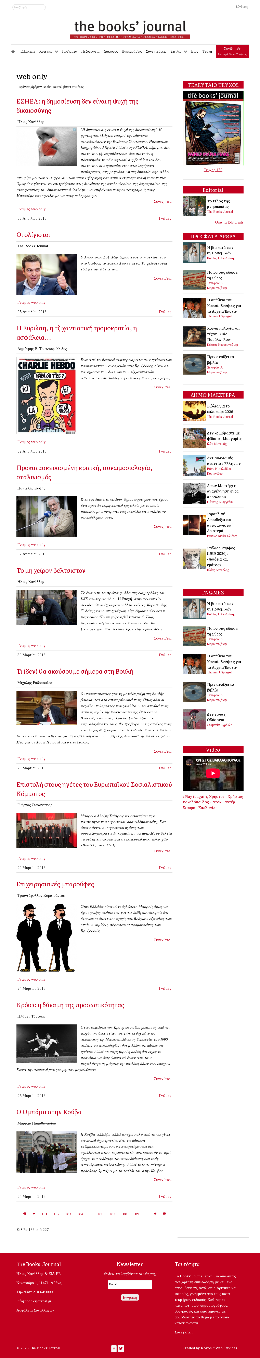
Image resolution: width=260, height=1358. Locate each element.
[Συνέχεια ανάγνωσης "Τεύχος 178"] (213, 128)
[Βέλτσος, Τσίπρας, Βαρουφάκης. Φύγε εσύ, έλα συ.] (46, 607)
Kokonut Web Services (219, 1348)
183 (68, 1214)
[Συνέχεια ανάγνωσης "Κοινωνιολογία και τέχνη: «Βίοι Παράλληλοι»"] (194, 336)
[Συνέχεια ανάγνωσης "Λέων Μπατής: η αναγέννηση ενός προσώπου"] (194, 493)
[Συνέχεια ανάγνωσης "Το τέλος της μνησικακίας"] (194, 206)
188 (124, 1214)
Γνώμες (23, 209)
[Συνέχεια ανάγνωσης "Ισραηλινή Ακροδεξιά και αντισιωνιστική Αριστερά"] (194, 524)
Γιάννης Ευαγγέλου (220, 501)
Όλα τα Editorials (229, 222)
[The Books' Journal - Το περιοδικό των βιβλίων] (130, 28)
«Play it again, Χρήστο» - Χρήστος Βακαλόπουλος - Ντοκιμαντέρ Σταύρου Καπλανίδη (213, 801)
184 (80, 1214)
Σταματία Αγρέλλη (219, 725)
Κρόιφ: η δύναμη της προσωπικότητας (70, 1004)
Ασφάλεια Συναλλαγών (35, 1310)
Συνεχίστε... (163, 201)
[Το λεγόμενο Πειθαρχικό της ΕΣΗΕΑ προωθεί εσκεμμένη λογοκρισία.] (46, 146)
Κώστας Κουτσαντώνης (222, 344)
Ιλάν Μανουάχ (217, 443)
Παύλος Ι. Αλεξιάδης (221, 258)
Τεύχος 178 (213, 170)
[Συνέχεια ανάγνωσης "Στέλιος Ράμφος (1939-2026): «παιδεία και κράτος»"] (194, 558)
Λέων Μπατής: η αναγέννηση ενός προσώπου (223, 491)
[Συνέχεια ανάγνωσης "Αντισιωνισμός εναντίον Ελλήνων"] (194, 465)
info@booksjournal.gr (33, 1301)
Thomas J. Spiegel (219, 316)
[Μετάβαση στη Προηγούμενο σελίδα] (34, 1214)
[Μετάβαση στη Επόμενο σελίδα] (155, 1214)
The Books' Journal (220, 211)
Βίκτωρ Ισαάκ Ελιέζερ (222, 536)
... (90, 1214)
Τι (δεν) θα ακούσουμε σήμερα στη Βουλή (74, 670)
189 (136, 1214)
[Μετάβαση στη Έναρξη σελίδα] (24, 1214)
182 (56, 1214)
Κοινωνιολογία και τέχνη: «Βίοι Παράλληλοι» (223, 333)
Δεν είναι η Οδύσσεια (216, 717)
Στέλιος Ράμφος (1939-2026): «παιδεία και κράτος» (221, 556)
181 (44, 1214)
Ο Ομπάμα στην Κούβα (49, 1111)
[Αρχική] (15, 51)
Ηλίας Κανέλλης (218, 570)
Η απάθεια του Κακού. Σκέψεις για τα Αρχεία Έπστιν (224, 305)
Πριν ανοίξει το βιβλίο (220, 359)
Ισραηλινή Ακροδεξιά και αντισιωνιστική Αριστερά (220, 522)
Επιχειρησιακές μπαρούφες (55, 883)
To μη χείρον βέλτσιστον (51, 570)
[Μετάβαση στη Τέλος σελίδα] (165, 1214)
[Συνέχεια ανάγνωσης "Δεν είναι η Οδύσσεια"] (194, 719)
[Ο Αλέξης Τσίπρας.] (46, 274)
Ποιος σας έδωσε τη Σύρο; (222, 275)
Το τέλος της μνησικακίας (218, 203)
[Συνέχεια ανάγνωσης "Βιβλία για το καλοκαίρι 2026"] (194, 411)
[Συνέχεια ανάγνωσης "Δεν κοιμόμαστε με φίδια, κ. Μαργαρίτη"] (194, 438)
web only (38, 209)
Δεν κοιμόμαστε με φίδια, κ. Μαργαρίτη (224, 435)
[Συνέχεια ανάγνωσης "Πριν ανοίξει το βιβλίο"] (194, 364)
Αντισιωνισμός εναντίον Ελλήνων (224, 460)
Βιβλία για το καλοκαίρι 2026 (220, 408)
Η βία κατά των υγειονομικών (220, 250)
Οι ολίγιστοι (33, 234)
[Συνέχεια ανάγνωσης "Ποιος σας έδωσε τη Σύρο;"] (194, 279)
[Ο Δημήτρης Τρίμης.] (46, 516)
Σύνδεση (242, 7)
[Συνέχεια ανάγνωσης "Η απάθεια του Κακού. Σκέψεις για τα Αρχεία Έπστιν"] (194, 307)
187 (112, 1214)
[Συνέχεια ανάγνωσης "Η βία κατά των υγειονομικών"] (194, 252)
